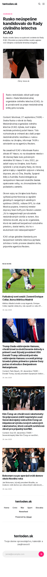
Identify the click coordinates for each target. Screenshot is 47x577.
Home (6, 508)
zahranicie (7, 14)
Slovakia (39, 508)
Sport (29, 508)
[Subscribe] (41, 554)
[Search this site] (39, 4)
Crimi (15, 508)
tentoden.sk (9, 4)
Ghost (29, 517)
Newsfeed (23, 511)
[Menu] (43, 4)
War (22, 508)
